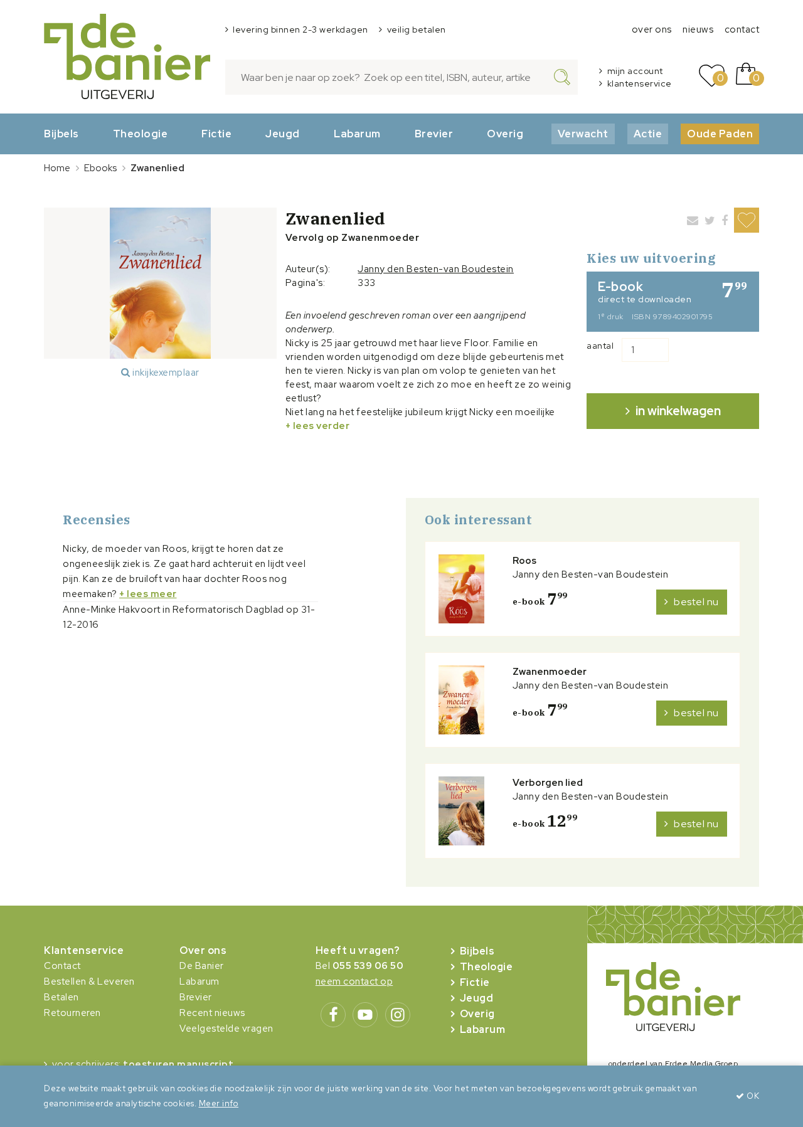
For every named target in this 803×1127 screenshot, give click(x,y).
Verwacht (583, 133)
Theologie (140, 133)
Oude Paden (720, 133)
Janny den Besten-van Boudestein (436, 269)
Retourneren (72, 1013)
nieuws (698, 29)
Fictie (216, 133)
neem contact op (354, 981)
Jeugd (282, 133)
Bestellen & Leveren (89, 981)
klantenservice (639, 83)
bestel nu (696, 601)
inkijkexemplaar (164, 372)
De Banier (201, 966)
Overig (505, 133)
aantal (600, 345)
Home (57, 168)
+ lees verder (317, 426)
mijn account (635, 71)
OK (752, 1096)
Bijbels (61, 133)
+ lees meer (148, 594)
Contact (62, 966)
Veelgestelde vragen (226, 1028)
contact (742, 29)
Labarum (357, 133)
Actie (648, 133)
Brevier (434, 133)
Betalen (61, 997)
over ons (652, 29)
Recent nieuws (212, 1013)
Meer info (219, 1103)
